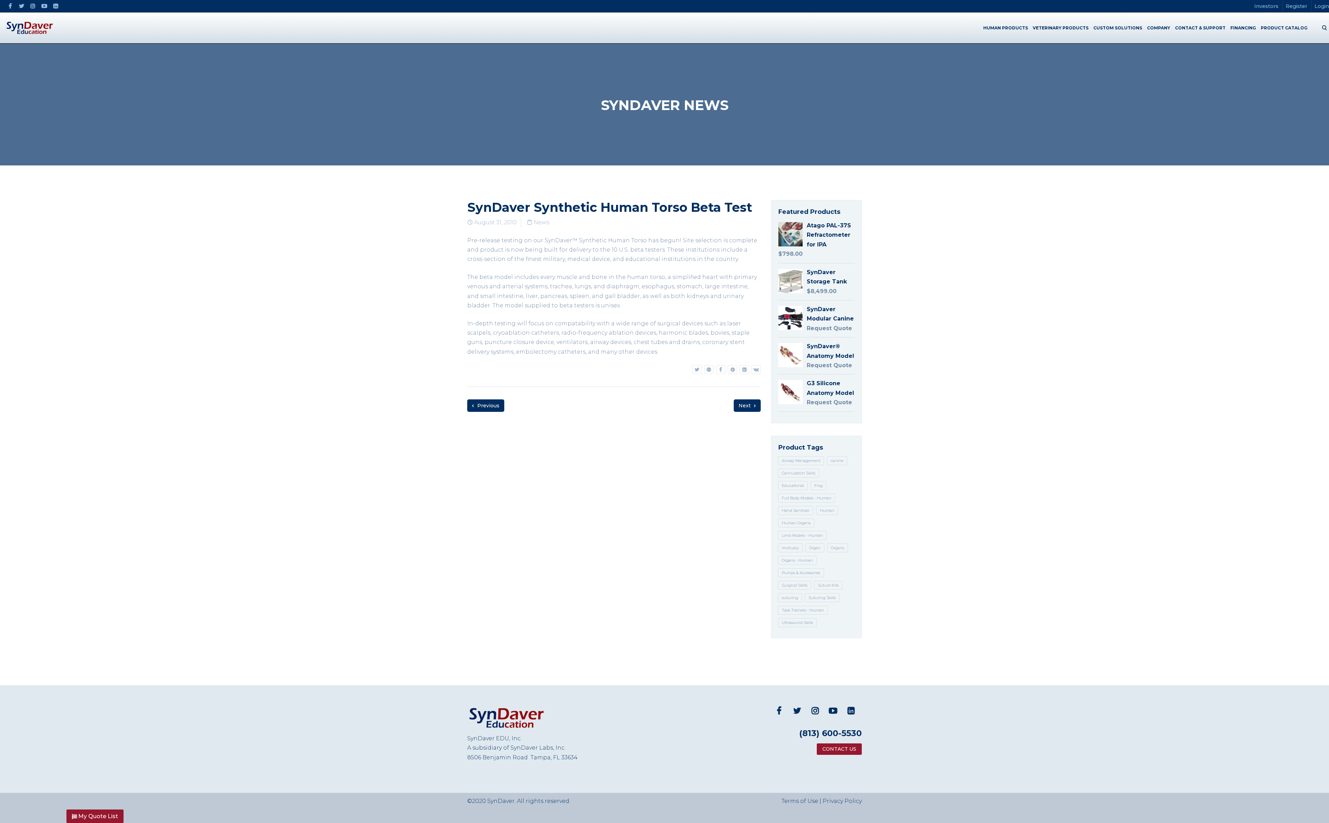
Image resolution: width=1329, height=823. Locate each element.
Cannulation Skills (798, 473)
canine (837, 460)
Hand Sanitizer (796, 510)
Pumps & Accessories (801, 572)
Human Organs (796, 523)
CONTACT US (839, 749)
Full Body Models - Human (806, 498)
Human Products (1005, 27)
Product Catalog (1284, 27)
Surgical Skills (794, 585)
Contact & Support (1200, 27)
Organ (815, 547)
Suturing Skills (822, 597)
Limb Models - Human (802, 535)
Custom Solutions (1117, 27)
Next (745, 406)
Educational (793, 485)
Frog (818, 485)
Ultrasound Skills (797, 622)
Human (827, 510)
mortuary (790, 547)
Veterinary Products (1060, 27)
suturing (790, 597)
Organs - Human (797, 560)
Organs (837, 547)
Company (1158, 27)
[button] (95, 816)
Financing (1243, 27)
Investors (1266, 6)
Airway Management (801, 460)
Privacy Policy (842, 801)
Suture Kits (828, 585)
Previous (487, 406)
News (541, 222)
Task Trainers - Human (803, 610)
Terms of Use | (802, 801)
